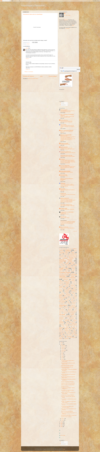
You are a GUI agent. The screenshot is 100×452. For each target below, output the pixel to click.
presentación (24, 7)
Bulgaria (65, 265)
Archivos (60, 253)
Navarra (65, 313)
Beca (67, 264)
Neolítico (72, 314)
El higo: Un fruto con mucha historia (67, 384)
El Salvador (62, 285)
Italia (68, 301)
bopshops (52, 449)
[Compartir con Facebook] (36, 42)
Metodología (71, 307)
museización (61, 309)
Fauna (62, 292)
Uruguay (60, 337)
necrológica (72, 313)
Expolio (60, 290)
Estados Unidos (73, 286)
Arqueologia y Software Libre (66, 204)
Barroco (64, 264)
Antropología (74, 251)
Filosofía (72, 292)
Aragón (72, 252)
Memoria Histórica (72, 306)
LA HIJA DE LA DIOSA (64, 175)
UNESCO (62, 336)
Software (60, 334)
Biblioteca (71, 264)
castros (73, 268)
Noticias (64, 315)
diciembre (63, 345)
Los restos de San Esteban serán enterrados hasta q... (67, 407)
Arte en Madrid (63, 124)
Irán (75, 300)
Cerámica (68, 269)
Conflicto (72, 276)
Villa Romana (72, 337)
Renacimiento (73, 329)
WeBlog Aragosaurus (64, 198)
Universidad (69, 336)
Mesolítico (60, 307)
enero (62, 420)
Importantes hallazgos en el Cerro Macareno (67, 152)
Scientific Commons (64, 386)
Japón (72, 301)
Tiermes (66, 335)
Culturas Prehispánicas (64, 281)
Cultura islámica (71, 280)
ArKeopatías (62, 183)
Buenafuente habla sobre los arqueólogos (32, 14)
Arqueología (74, 253)
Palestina (66, 319)
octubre (62, 348)
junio (62, 354)
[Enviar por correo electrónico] (32, 42)
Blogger (63, 449)
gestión (60, 295)
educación (72, 284)
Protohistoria (68, 323)
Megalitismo (61, 306)
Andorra (75, 250)
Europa (64, 288)
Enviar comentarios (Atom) (33, 78)
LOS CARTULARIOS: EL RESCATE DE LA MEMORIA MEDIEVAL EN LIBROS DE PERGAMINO (67, 167)
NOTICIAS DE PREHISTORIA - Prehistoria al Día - (66, 135)
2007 (62, 425)
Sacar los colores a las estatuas (67, 411)
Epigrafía (61, 286)
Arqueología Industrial (73, 257)
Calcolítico (69, 265)
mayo (62, 356)
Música (60, 313)
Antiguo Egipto (67, 251)
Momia (67, 308)
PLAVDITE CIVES (63, 208)
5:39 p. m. (27, 58)
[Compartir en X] (34, 42)
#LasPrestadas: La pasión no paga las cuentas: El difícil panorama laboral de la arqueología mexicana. (67, 185)
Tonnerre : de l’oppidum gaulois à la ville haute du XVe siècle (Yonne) (67, 117)
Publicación (74, 323)
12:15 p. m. (28, 69)
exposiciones (41, 7)
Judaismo (62, 302)
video (67, 337)
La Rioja (68, 302)
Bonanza (61, 180)
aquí (73, 25)
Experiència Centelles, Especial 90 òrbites (67, 156)
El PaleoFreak (63, 193)
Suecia (65, 334)
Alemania (63, 248)
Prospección (72, 322)
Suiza (68, 334)
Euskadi (69, 288)
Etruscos (60, 288)
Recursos (66, 19)
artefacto (35, 7)
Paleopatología (61, 319)
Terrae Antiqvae (63, 220)
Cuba (65, 280)
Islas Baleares (62, 301)
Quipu (74, 326)
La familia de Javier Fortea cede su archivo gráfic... (67, 361)
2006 (62, 426)
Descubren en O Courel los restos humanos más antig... (67, 391)
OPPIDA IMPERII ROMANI (65, 171)
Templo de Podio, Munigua (64, 217)
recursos (30, 7)
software (47, 7)
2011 (61, 342)
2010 (62, 344)
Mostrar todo (75, 231)
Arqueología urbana (65, 261)
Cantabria (63, 267)
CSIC (60, 280)
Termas (62, 335)
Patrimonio (67, 320)
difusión (68, 283)
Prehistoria (61, 322)
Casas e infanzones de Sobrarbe (66, 130)
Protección (61, 323)
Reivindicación (66, 329)
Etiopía (69, 287)
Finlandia (75, 292)
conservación (65, 279)
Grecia (74, 295)
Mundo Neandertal (64, 147)
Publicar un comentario (29, 71)
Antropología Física (63, 252)
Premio (67, 322)
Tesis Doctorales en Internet (66, 416)
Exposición (66, 290)
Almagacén (62, 159)
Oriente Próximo (67, 316)
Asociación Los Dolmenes (65, 151)
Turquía (75, 335)
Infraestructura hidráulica (63, 300)
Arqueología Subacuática (65, 259)
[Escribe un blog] (33, 42)
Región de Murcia (68, 328)
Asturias (67, 263)
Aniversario (62, 251)
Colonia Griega (66, 273)
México (75, 307)
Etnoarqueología (73, 287)
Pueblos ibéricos (73, 324)
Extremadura (74, 290)
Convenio (73, 279)
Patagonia (60, 320)
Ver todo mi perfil (67, 15)
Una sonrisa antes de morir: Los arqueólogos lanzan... (67, 367)
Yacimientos (66, 338)
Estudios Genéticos (62, 287)
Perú (66, 321)
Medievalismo (63, 305)
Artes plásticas (70, 262)
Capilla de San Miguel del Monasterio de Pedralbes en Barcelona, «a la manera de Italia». (67, 126)
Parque (74, 319)
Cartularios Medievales (65, 165)
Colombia (60, 273)
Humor (72, 298)
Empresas (67, 285)
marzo (62, 359)
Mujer (75, 308)
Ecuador (60, 284)
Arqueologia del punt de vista (66, 155)
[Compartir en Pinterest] (37, 42)
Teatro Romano (74, 334)
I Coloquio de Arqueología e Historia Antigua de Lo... (67, 388)
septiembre (63, 350)
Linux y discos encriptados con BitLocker (67, 205)
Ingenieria (72, 300)
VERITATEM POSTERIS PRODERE (66, 172)
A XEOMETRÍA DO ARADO (65, 144)
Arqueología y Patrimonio (32, 5)
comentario (67, 28)
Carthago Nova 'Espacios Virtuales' (67, 395)
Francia (67, 293)
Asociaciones (61, 263)
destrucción (61, 283)
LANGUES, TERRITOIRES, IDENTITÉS (67, 209)
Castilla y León (63, 268)
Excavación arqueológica (70, 289)
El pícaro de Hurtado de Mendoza (67, 381)
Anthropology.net (63, 109)
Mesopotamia (66, 307)
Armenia (70, 253)
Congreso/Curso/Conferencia (67, 278)
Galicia (73, 293)
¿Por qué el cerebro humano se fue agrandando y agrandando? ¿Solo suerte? (67, 148)
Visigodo (60, 338)
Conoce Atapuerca (64, 120)
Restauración (68, 330)
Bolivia (76, 264)
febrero (62, 418)
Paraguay (70, 319)
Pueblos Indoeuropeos (66, 326)
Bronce (61, 265)
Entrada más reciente (28, 76)
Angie (27, 48)
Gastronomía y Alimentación (64, 294)
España (66, 286)
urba (75, 336)
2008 (62, 423)
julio (62, 353)
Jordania (75, 301)
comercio (73, 273)
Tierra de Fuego (70, 335)
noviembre (63, 347)
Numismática (68, 315)
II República (68, 299)
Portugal (74, 321)
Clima (75, 272)
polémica (70, 321)
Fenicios (66, 292)
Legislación (74, 302)
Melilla (66, 306)
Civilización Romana (65, 272)
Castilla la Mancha (71, 267)
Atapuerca (73, 263)
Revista (74, 330)
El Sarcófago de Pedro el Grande (67, 365)
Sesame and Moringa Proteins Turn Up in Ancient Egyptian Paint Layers (67, 111)
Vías (64, 337)
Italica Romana (63, 216)
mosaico (70, 308)
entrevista (73, 285)
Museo (69, 309)
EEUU (76, 284)
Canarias (75, 265)
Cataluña (61, 269)
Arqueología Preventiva (68, 258)
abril (62, 357)
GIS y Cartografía (67, 295)
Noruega (60, 315)
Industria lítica (74, 299)
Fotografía (62, 293)
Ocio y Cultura (74, 315)
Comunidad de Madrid (63, 274)
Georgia (74, 294)
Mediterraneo (73, 305)
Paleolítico (61, 317)
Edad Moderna (66, 284)
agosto (62, 351)
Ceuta (74, 269)
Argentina (66, 253)
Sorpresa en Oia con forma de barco (68, 383)
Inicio (41, 76)
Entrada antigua (53, 76)
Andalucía (68, 250)
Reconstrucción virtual (63, 327)
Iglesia (61, 299)
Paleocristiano (73, 316)
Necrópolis (62, 314)
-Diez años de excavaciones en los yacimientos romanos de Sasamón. (66, 121)
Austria (60, 264)
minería (62, 308)
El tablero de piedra (64, 143)
